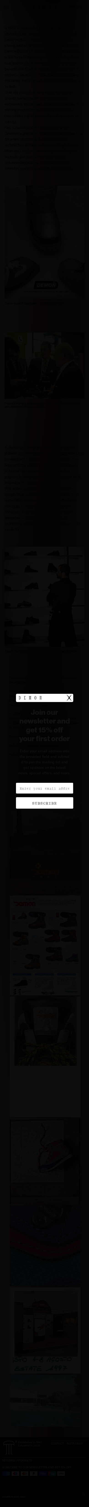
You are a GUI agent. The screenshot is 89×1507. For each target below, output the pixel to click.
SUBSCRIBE (44, 802)
